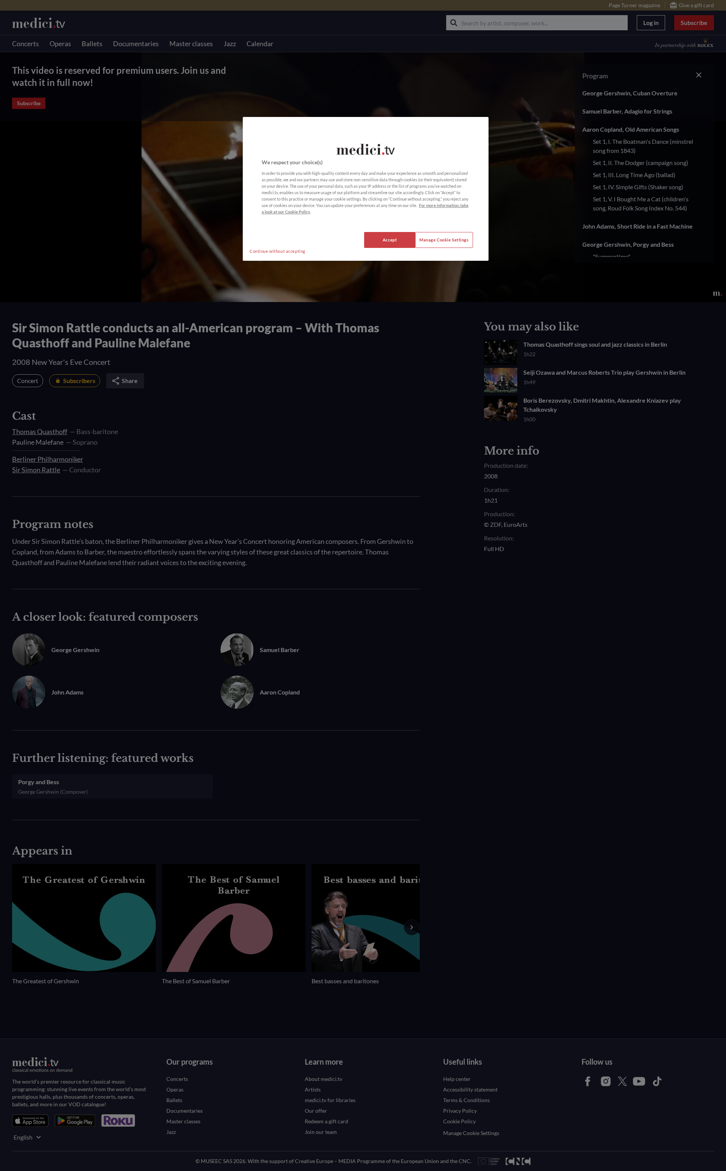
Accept (390, 239)
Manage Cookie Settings (444, 239)
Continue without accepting (278, 251)
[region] (366, 189)
